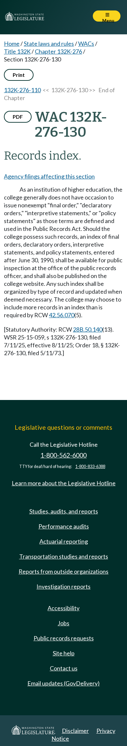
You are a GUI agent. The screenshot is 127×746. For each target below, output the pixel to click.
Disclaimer (75, 730)
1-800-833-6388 (90, 466)
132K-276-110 (22, 90)
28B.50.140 (87, 329)
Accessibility (63, 608)
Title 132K (17, 51)
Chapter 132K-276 (58, 51)
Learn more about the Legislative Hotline (64, 483)
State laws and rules (49, 43)
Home (12, 43)
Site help (64, 653)
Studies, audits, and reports (63, 511)
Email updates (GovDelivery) (63, 683)
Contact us (64, 668)
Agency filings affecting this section (49, 176)
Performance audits (63, 526)
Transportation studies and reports (63, 556)
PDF (18, 116)
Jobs (63, 623)
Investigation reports (63, 586)
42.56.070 (61, 315)
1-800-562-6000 (63, 455)
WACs (86, 43)
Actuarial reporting (63, 541)
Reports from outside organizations (63, 571)
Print (19, 75)
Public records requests (64, 638)
